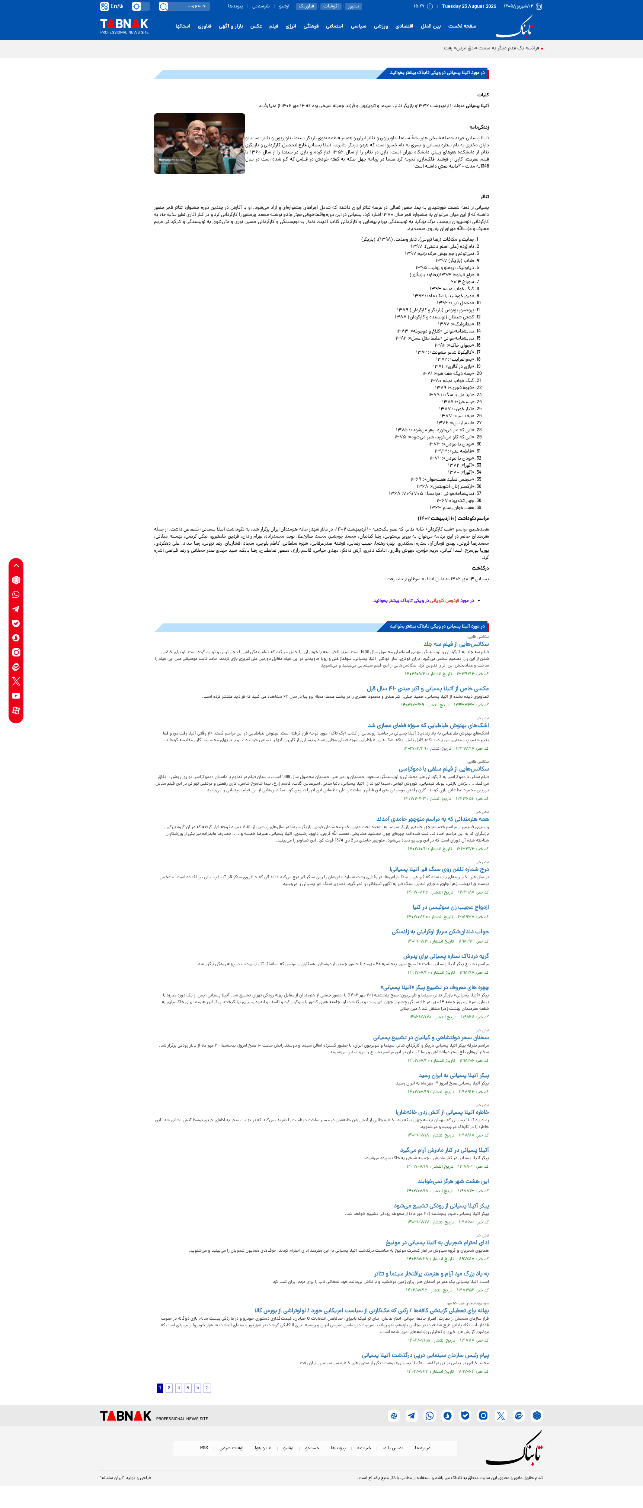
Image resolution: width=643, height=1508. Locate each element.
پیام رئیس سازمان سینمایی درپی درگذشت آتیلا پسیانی (425, 1355)
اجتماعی (334, 26)
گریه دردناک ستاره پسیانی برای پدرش (446, 956)
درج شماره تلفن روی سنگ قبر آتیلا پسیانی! (439, 869)
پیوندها (235, 6)
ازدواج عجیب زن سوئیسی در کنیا (451, 907)
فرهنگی (311, 26)
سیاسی (359, 26)
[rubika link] (16, 580)
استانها (183, 26)
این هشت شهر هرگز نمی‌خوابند (453, 1181)
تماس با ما (393, 1448)
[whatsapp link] (16, 594)
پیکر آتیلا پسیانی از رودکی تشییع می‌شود (441, 1206)
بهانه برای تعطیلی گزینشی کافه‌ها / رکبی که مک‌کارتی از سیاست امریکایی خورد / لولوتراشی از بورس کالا (372, 1311)
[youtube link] (16, 696)
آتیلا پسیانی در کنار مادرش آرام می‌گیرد (444, 1150)
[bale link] (16, 623)
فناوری (204, 26)
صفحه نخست (462, 26)
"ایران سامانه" (112, 1478)
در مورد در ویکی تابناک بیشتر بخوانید (423, 600)
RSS (204, 1448)
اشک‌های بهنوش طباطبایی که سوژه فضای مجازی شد (428, 725)
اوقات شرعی (231, 1448)
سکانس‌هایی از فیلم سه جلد (456, 644)
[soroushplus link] (16, 638)
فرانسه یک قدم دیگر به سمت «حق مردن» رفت (491, 48)
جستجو (312, 1448)
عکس (256, 26)
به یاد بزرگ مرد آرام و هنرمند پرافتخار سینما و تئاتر (431, 1274)
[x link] (16, 681)
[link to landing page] (516, 26)
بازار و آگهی (231, 26)
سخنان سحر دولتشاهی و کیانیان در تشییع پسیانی (431, 1038)
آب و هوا (263, 1448)
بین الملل (431, 26)
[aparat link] (16, 710)
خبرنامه (364, 1448)
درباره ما (423, 1448)
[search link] (163, 6)
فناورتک (306, 6)
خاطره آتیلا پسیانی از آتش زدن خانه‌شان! (442, 1112)
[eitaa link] (16, 667)
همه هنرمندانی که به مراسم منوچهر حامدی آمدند (432, 819)
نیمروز (353, 6)
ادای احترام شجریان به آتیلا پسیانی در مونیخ (437, 1243)
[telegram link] (16, 609)
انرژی (291, 26)
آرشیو (284, 6)
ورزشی (381, 26)
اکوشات (331, 6)
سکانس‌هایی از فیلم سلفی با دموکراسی (444, 769)
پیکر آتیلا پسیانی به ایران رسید (454, 1075)
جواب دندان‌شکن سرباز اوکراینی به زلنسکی (440, 932)
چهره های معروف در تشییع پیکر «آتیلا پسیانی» (435, 987)
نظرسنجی (261, 6)
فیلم (273, 26)
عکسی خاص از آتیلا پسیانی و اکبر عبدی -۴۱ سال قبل (428, 689)
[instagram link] (16, 652)
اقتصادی (404, 26)
